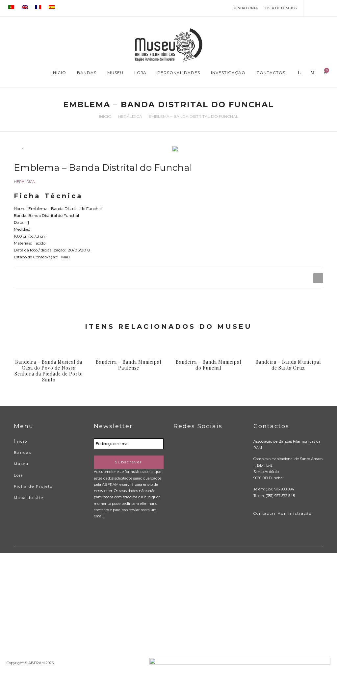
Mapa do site (28, 497)
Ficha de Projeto (33, 486)
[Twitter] (321, 8)
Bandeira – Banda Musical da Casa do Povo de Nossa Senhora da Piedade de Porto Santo (48, 371)
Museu (21, 463)
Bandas (22, 452)
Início (105, 116)
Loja (18, 475)
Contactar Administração (282, 513)
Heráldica (130, 116)
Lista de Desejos (281, 8)
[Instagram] (330, 8)
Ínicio (20, 441)
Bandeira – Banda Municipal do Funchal (208, 365)
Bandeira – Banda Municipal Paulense (128, 365)
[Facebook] (311, 8)
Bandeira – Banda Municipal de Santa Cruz (288, 365)
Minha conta (245, 8)
